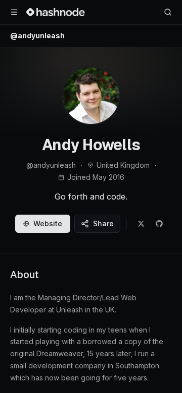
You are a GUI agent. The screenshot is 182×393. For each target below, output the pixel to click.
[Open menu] (14, 12)
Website (47, 223)
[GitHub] (159, 224)
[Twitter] (141, 224)
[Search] (168, 12)
